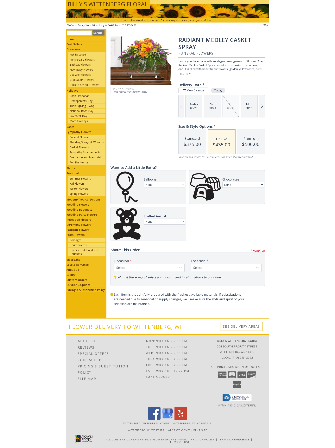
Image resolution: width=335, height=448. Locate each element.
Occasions (73, 49)
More (184, 74)
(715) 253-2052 (129, 25)
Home (70, 39)
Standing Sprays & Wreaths (87, 142)
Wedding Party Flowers (81, 214)
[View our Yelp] (180, 418)
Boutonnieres (78, 245)
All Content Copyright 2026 (129, 439)
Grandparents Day (81, 101)
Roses (70, 127)
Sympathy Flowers (78, 132)
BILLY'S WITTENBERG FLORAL (108, 4)
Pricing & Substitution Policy (85, 290)
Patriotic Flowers (77, 230)
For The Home (79, 162)
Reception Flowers (78, 219)
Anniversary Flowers (82, 59)
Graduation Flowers (82, 80)
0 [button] (267, 25)
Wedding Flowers (77, 204)
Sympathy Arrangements (85, 152)
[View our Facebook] (154, 418)
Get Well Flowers (80, 74)
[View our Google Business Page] (167, 418)
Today (218, 90)
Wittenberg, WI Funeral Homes (146, 423)
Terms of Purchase (234, 439)
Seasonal (72, 173)
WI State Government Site (187, 430)
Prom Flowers (75, 235)
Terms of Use (179, 442)
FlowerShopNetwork (170, 439)
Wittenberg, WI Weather (146, 430)
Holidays (72, 90)
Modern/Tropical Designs (83, 199)
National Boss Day (81, 111)
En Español (73, 259)
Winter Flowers (79, 188)
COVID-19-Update (78, 285)
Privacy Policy (203, 439)
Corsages (75, 240)
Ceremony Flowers (78, 225)
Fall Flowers (77, 183)
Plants (70, 168)
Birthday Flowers (80, 64)
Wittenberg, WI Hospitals (192, 423)
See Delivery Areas (241, 326)
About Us (72, 270)
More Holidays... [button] (80, 121)
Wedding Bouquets (79, 209)
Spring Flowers (79, 193)
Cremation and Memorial (85, 157)
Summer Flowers (80, 178)
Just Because (78, 54)
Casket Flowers (79, 147)
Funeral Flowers (80, 137)
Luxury (71, 275)
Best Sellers (74, 44)
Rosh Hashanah (79, 96)
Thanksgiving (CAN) (82, 106)
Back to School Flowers (84, 85)
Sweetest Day (78, 116)
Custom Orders (76, 280)
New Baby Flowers (81, 69)
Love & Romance (77, 265)
